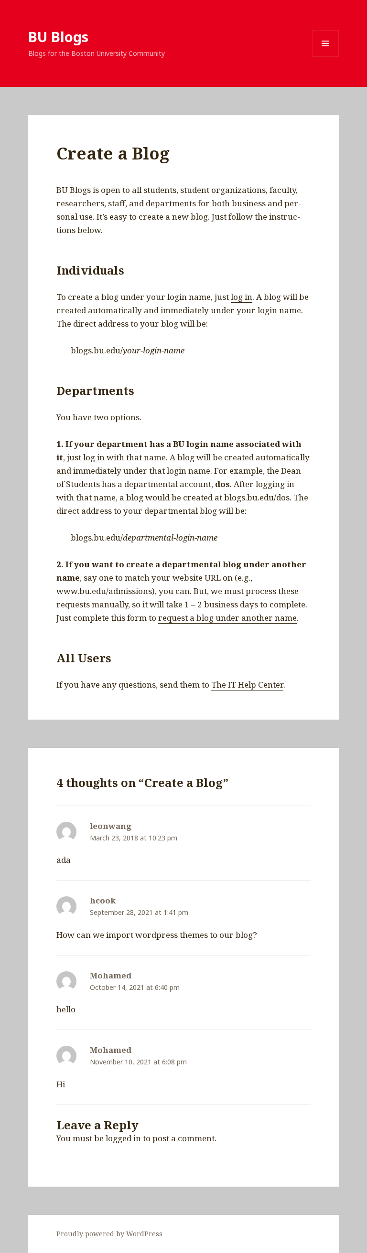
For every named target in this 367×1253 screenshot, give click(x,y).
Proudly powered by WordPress (109, 1233)
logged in (123, 1138)
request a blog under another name (227, 617)
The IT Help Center (247, 684)
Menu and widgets (326, 56)
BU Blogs (58, 36)
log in (241, 296)
